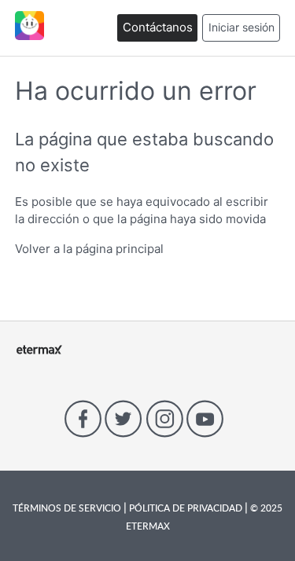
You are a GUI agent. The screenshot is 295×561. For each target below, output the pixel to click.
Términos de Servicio (68, 507)
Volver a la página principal (89, 248)
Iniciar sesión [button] (241, 27)
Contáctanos (158, 27)
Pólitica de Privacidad (186, 507)
